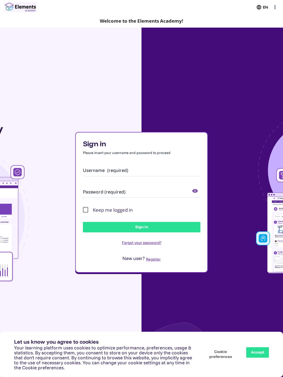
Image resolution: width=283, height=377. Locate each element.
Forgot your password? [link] (141, 242)
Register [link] (153, 259)
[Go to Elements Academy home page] (20, 7)
